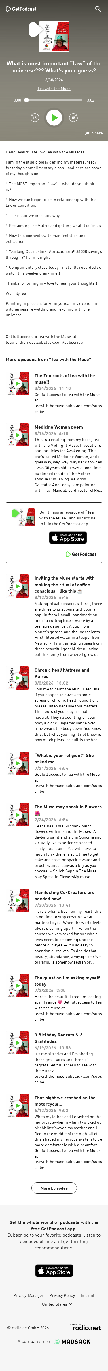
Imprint (88, 1296)
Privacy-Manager (28, 1296)
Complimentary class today (34, 268)
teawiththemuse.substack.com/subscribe (44, 343)
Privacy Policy (62, 1296)
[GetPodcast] (21, 8)
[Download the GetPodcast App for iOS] (68, 537)
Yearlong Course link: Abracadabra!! (42, 252)
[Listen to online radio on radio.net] (85, 1327)
